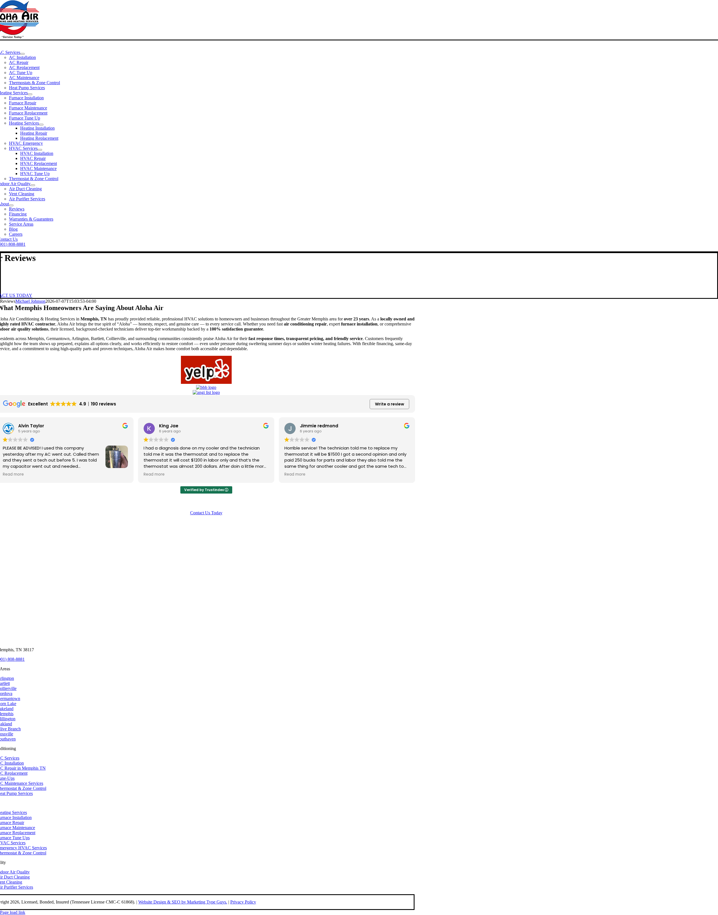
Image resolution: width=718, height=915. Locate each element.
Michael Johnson (30, 301)
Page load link (12, 912)
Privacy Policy (243, 902)
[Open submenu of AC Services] (22, 54)
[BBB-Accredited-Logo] (206, 387)
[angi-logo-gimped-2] (206, 392)
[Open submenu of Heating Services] (30, 94)
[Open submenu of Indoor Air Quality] (33, 185)
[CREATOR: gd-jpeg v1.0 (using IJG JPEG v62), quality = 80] (206, 382)
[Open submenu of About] (11, 205)
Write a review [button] (389, 404)
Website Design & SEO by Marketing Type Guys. (182, 902)
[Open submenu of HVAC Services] (40, 150)
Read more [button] (13, 474)
